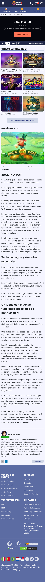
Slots (10, 14)
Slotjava (4, 14)
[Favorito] (19, 43)
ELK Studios (5, 515)
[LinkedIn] (6, 461)
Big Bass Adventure (30, 113)
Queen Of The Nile (31, 494)
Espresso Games (7, 519)
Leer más (38, 461)
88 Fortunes (28, 490)
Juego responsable (31, 515)
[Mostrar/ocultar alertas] (31, 3)
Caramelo (27, 479)
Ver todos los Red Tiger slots (22, 120)
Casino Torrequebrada (9, 488)
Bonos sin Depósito (22, 11)
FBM (3, 508)
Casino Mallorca (7, 496)
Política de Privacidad (32, 508)
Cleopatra (27, 483)
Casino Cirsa (6, 492)
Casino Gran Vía (7, 485)
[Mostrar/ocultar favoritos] (41, 3)
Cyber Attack (6, 113)
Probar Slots (6, 11)
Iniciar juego (22, 35)
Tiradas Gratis (38, 11)
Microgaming (6, 511)
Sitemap (27, 519)
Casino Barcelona (7, 481)
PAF (2, 504)
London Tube (28, 91)
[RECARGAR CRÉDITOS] (7, 43)
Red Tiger (23, 25)
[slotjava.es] (17, 3)
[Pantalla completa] (3, 43)
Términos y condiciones (33, 511)
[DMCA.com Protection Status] (28, 548)
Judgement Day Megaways (33, 70)
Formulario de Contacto (32, 504)
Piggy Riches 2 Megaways (11, 70)
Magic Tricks (6, 91)
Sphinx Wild (28, 487)
